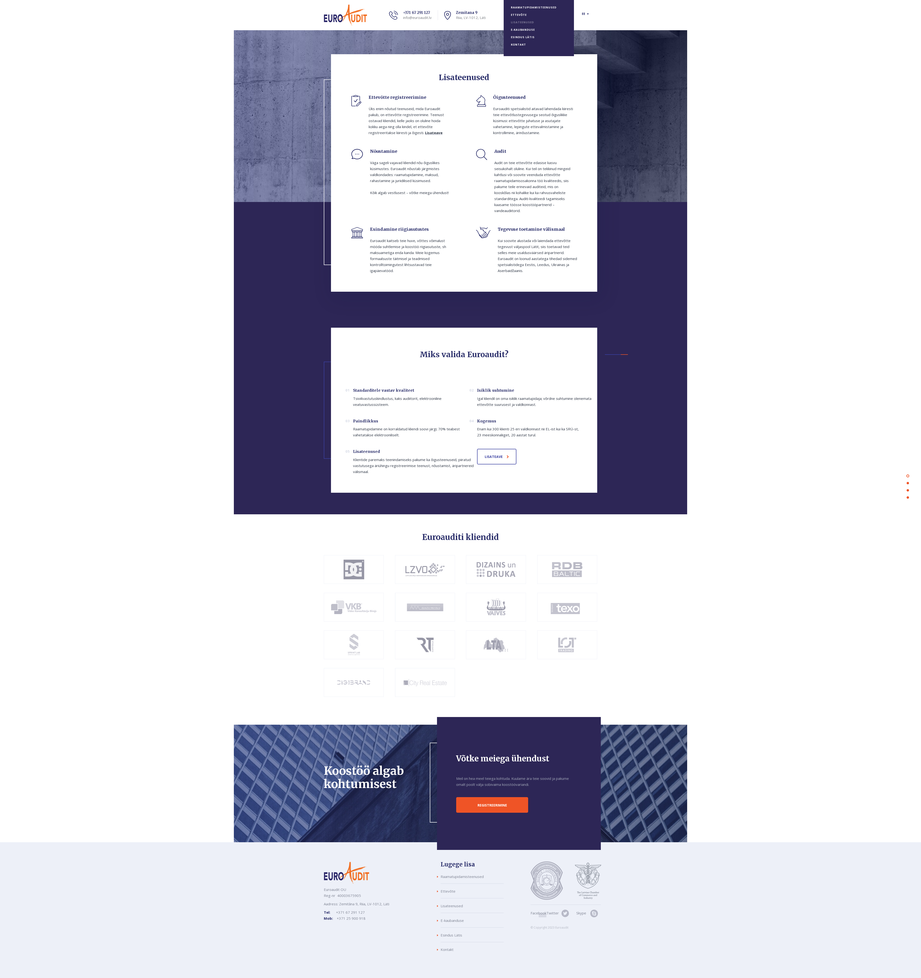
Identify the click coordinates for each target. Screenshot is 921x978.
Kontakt (518, 44)
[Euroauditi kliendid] (908, 490)
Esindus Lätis (523, 37)
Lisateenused (522, 22)
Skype (581, 913)
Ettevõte (519, 15)
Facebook (538, 913)
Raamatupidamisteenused (533, 7)
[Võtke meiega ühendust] (908, 497)
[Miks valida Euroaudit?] (908, 483)
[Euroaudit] (907, 475)
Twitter (552, 913)
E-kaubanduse (523, 29)
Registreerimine (492, 805)
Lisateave (434, 132)
